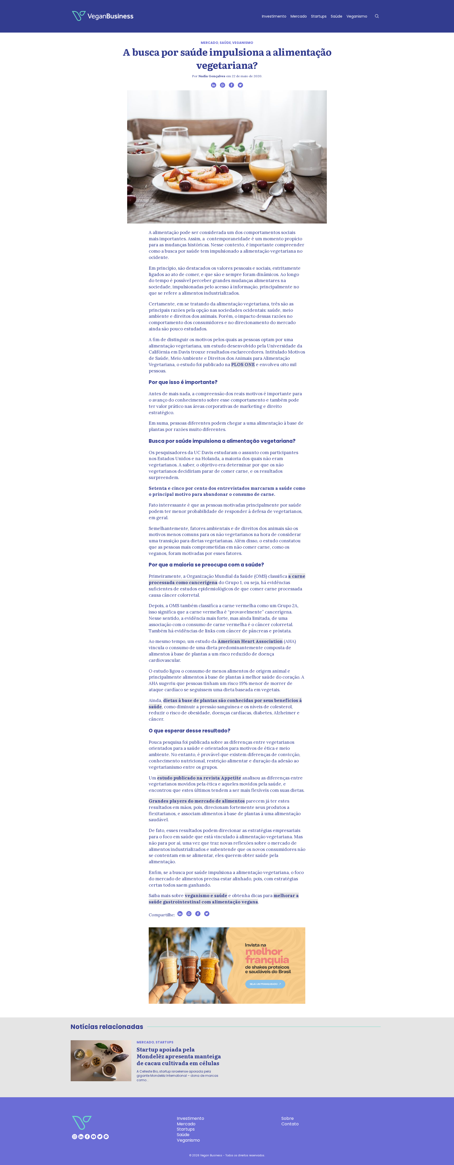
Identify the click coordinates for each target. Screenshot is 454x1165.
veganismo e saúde (206, 895)
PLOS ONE (243, 364)
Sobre (287, 1118)
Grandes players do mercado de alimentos (197, 801)
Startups (319, 16)
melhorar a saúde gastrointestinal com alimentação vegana (224, 899)
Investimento (274, 16)
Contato (290, 1124)
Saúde (336, 16)
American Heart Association (250, 641)
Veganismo (357, 16)
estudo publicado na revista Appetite (199, 778)
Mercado (299, 16)
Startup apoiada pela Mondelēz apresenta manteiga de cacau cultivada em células (179, 1056)
